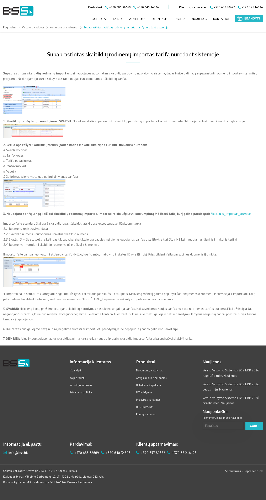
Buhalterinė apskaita (148, 385)
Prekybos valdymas (148, 399)
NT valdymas (144, 392)
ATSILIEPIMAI (137, 19)
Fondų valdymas (146, 414)
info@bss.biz (18, 452)
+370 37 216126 (183, 452)
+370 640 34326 (117, 452)
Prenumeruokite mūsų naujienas (222, 418)
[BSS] (18, 11)
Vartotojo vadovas (33, 27)
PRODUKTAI (99, 19)
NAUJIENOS (199, 19)
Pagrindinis (10, 27)
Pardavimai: (95, 7)
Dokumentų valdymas (149, 370)
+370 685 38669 (86, 452)
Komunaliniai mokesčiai (64, 27)
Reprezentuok (253, 471)
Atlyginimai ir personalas (151, 378)
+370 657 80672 (152, 452)
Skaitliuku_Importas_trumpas (231, 214)
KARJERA (180, 19)
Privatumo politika (81, 392)
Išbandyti (75, 370)
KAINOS (118, 19)
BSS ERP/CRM (144, 407)
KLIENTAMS (160, 19)
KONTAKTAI (221, 19)
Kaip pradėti (77, 378)
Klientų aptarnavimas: (193, 7)
